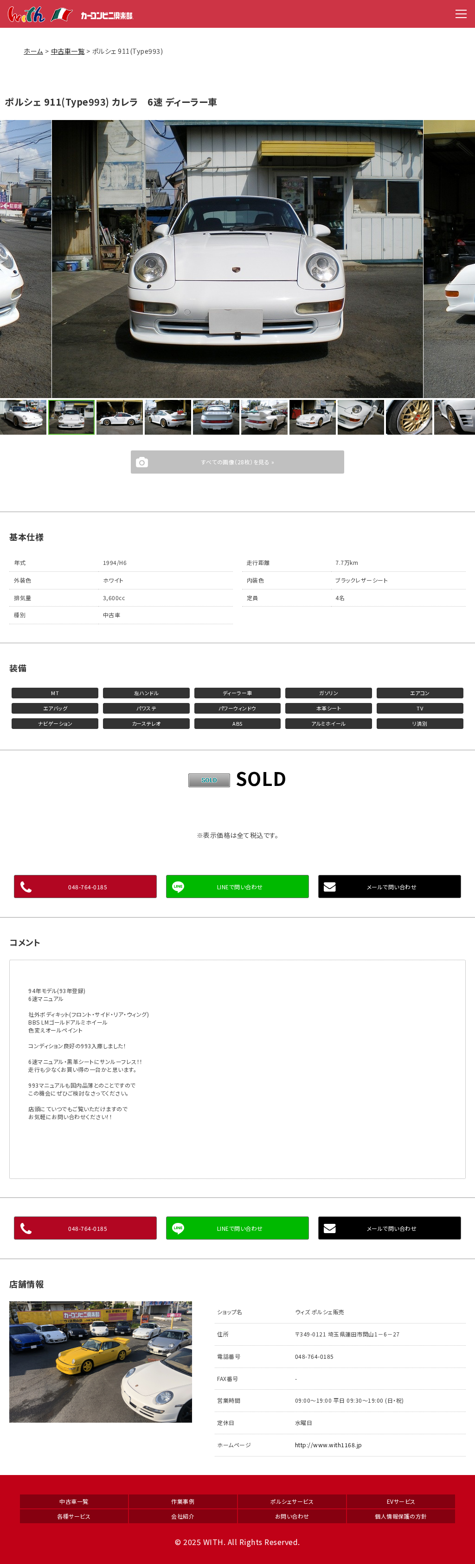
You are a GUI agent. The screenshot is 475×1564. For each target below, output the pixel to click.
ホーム (33, 51)
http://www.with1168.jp (328, 1445)
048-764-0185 (87, 887)
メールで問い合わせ (392, 887)
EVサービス (401, 1501)
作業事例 (182, 1501)
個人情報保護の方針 (401, 1516)
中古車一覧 (68, 51)
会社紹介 (182, 1516)
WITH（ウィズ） (71, 14)
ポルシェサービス (292, 1501)
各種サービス (73, 1516)
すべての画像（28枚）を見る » (237, 462)
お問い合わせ (292, 1516)
